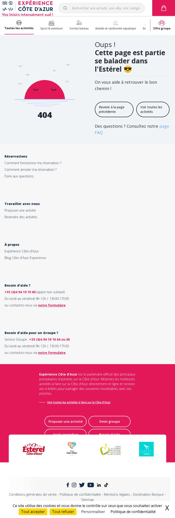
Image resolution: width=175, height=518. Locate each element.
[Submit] (67, 8)
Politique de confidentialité (80, 494)
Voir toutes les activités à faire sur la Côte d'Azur (79, 402)
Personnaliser (93, 511)
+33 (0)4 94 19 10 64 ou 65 (49, 339)
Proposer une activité (20, 210)
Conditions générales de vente (33, 494)
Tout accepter (33, 511)
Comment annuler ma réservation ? (31, 169)
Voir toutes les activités (151, 109)
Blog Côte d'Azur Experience (25, 258)
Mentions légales (117, 494)
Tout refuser (63, 511)
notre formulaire (52, 305)
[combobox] (101, 8)
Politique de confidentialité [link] (133, 511)
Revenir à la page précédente (111, 109)
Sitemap (87, 499)
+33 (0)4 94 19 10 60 (20, 292)
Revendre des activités (21, 217)
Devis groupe (109, 421)
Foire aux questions (19, 176)
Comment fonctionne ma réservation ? (33, 163)
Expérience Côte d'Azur (22, 251)
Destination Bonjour (148, 494)
